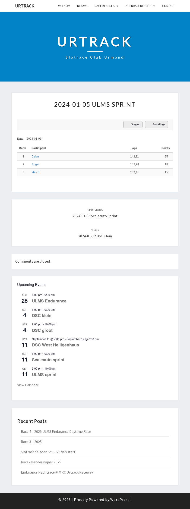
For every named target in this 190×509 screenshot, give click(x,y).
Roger (35, 164)
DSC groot (42, 330)
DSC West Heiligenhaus (55, 345)
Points (166, 148)
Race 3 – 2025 (31, 441)
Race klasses (105, 6)
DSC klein (41, 315)
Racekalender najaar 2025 (41, 462)
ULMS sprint (44, 374)
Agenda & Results (139, 6)
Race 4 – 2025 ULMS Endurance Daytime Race (56, 431)
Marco (35, 172)
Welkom (64, 6)
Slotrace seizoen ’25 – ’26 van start (48, 451)
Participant (39, 148)
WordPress (120, 499)
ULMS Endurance (49, 301)
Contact (168, 6)
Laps (134, 148)
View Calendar (27, 385)
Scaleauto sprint (48, 360)
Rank (23, 148)
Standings (159, 124)
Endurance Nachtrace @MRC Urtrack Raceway (57, 472)
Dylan (35, 156)
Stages (135, 124)
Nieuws (82, 6)
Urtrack (24, 6)
